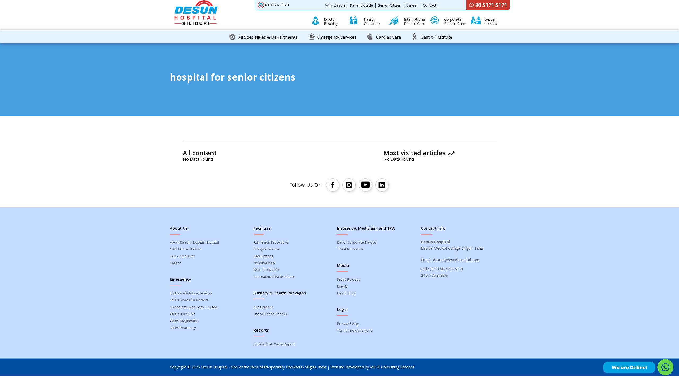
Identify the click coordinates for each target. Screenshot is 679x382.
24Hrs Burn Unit (182, 313)
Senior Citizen (389, 5)
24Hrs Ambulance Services (191, 293)
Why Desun (335, 5)
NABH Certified (277, 5)
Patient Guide (361, 5)
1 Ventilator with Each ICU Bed (193, 307)
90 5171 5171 (491, 4)
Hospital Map (264, 263)
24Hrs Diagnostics (184, 320)
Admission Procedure (271, 242)
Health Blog (346, 293)
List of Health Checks (270, 313)
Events (342, 286)
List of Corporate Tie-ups (357, 242)
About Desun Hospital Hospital (194, 242)
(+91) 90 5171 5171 (446, 268)
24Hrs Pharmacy (183, 327)
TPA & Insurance (350, 249)
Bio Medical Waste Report (274, 344)
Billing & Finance (266, 249)
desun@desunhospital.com (456, 259)
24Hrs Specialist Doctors (189, 300)
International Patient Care (274, 276)
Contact (429, 5)
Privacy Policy (348, 323)
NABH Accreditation (185, 249)
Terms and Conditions (354, 330)
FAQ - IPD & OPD (182, 256)
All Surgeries (264, 307)
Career (412, 5)
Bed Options (263, 256)
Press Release (348, 279)
